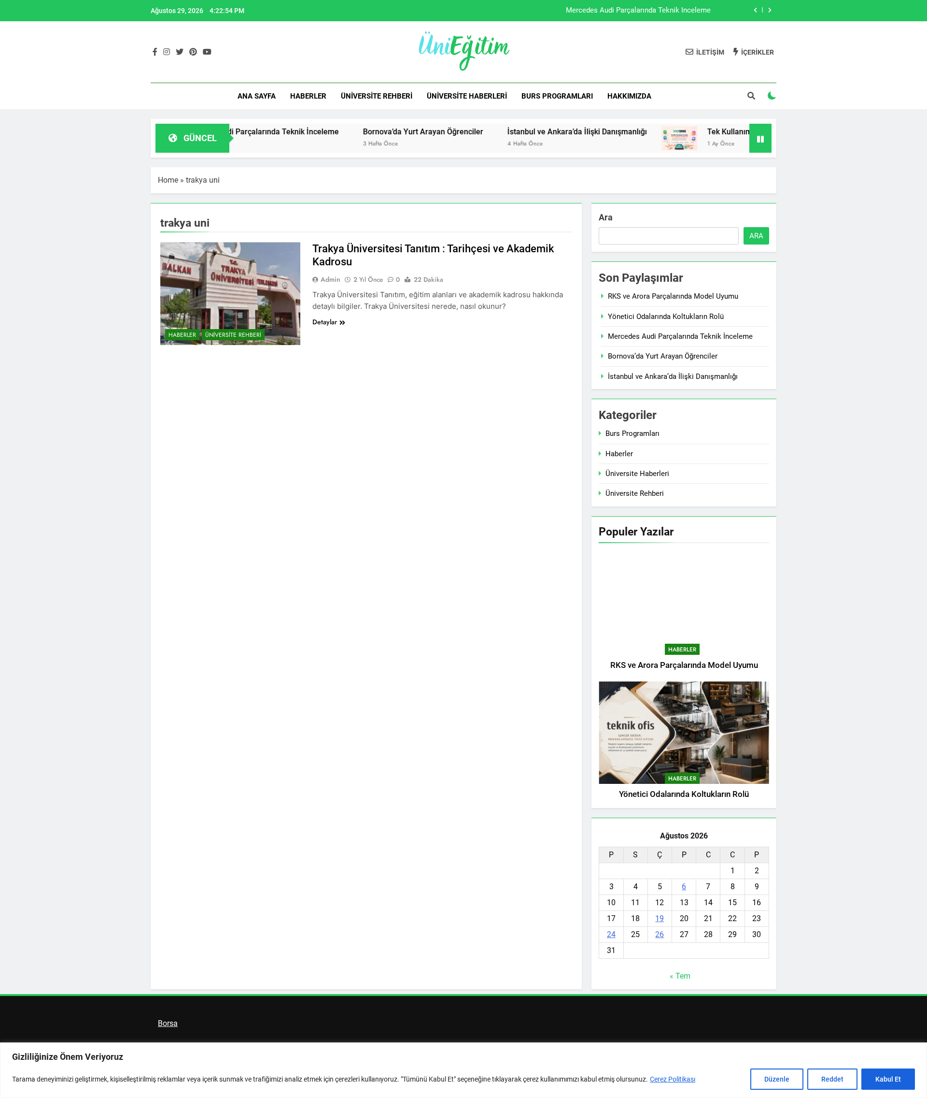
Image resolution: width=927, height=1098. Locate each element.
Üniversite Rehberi (376, 96)
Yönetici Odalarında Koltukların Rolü (666, 316)
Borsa (168, 1023)
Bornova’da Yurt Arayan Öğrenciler (389, 131)
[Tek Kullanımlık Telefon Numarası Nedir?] (645, 138)
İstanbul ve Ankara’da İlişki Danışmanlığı (543, 131)
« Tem (680, 976)
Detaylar (324, 322)
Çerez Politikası (672, 1079)
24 (611, 934)
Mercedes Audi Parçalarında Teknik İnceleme (638, 10)
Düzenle (776, 1079)
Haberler (308, 96)
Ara (606, 217)
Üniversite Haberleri (467, 96)
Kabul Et (888, 1079)
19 (659, 918)
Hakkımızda (629, 96)
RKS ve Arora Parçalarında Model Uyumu (673, 296)
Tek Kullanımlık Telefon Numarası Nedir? (744, 131)
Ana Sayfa (257, 96)
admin (330, 279)
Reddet (832, 1079)
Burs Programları (557, 96)
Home (168, 180)
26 (659, 934)
